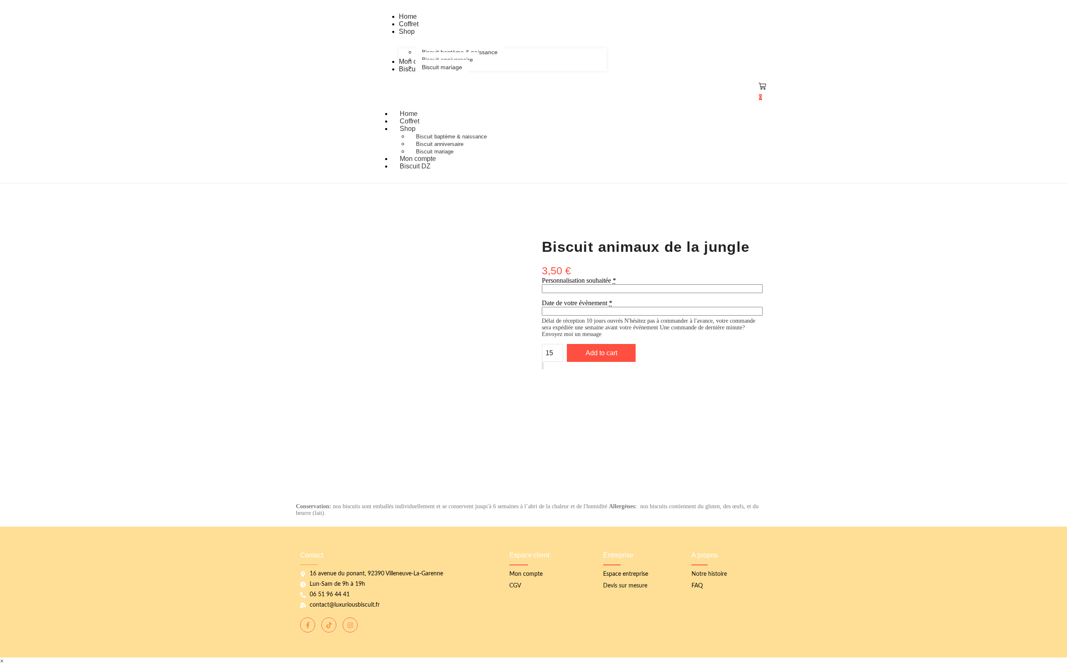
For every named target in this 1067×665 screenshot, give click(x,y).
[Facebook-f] (307, 624)
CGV (515, 586)
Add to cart (601, 352)
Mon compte (526, 574)
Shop (408, 128)
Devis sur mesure (625, 586)
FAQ (697, 586)
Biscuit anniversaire (439, 144)
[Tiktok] (328, 624)
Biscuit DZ (415, 166)
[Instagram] (350, 624)
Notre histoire (709, 574)
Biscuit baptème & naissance (451, 136)
